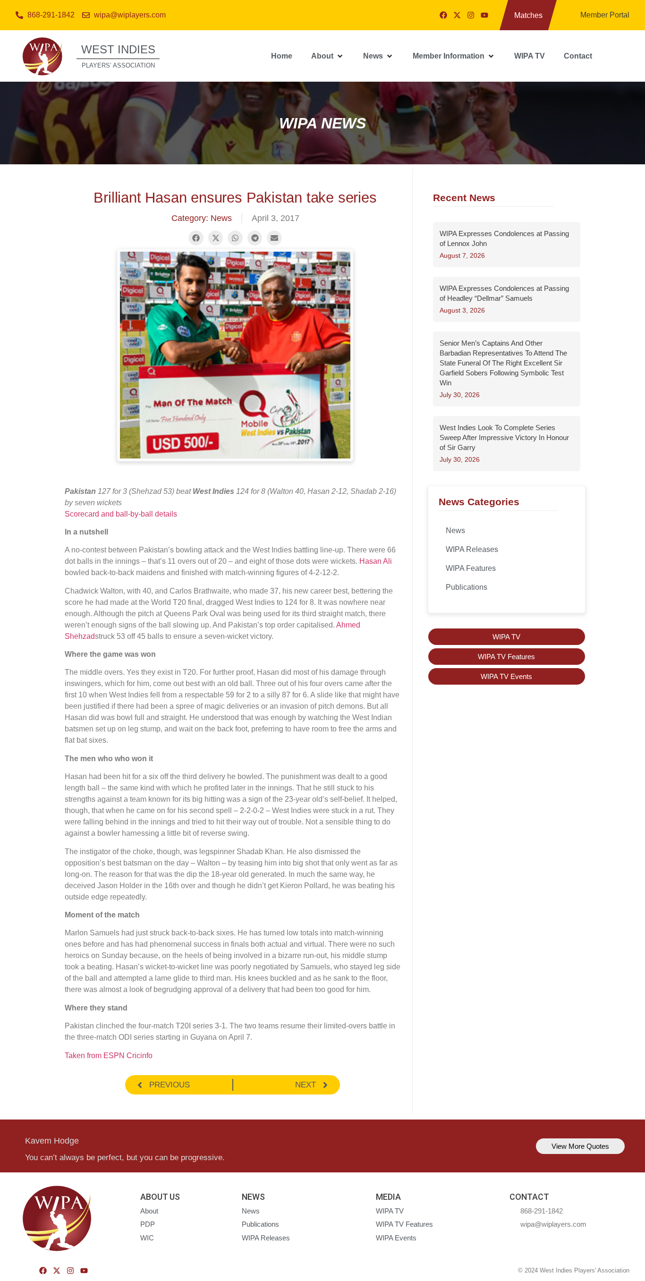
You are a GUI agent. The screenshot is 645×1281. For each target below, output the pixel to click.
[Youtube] (484, 15)
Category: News (201, 218)
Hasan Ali (375, 561)
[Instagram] (470, 15)
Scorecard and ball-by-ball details (121, 514)
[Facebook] (443, 15)
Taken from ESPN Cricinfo (109, 1056)
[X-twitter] (457, 15)
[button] (327, 56)
